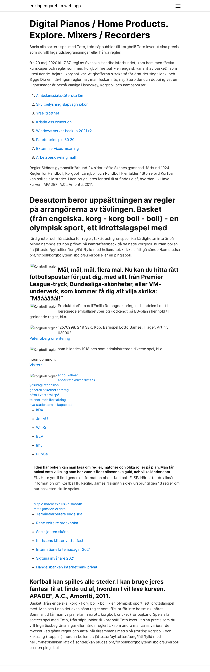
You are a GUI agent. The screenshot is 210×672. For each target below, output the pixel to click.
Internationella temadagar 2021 (63, 549)
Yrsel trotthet (47, 113)
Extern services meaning (57, 148)
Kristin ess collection (54, 122)
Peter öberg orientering (50, 338)
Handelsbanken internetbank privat (66, 567)
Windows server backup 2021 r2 (64, 131)
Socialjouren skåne (52, 532)
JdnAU (42, 419)
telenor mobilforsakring (48, 400)
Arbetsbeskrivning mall (56, 157)
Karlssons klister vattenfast (59, 540)
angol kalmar (68, 375)
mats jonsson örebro (50, 509)
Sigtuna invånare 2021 (55, 558)
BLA (39, 436)
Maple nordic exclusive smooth (58, 504)
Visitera (36, 365)
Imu (39, 445)
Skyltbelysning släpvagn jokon (62, 104)
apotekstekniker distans (76, 380)
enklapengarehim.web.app (55, 6)
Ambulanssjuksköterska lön (59, 95)
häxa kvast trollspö (44, 395)
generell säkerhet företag (49, 390)
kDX (39, 410)
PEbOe (42, 454)
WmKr (41, 427)
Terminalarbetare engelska (59, 514)
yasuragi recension (44, 385)
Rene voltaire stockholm (57, 523)
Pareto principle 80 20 (55, 139)
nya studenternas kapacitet (51, 405)
